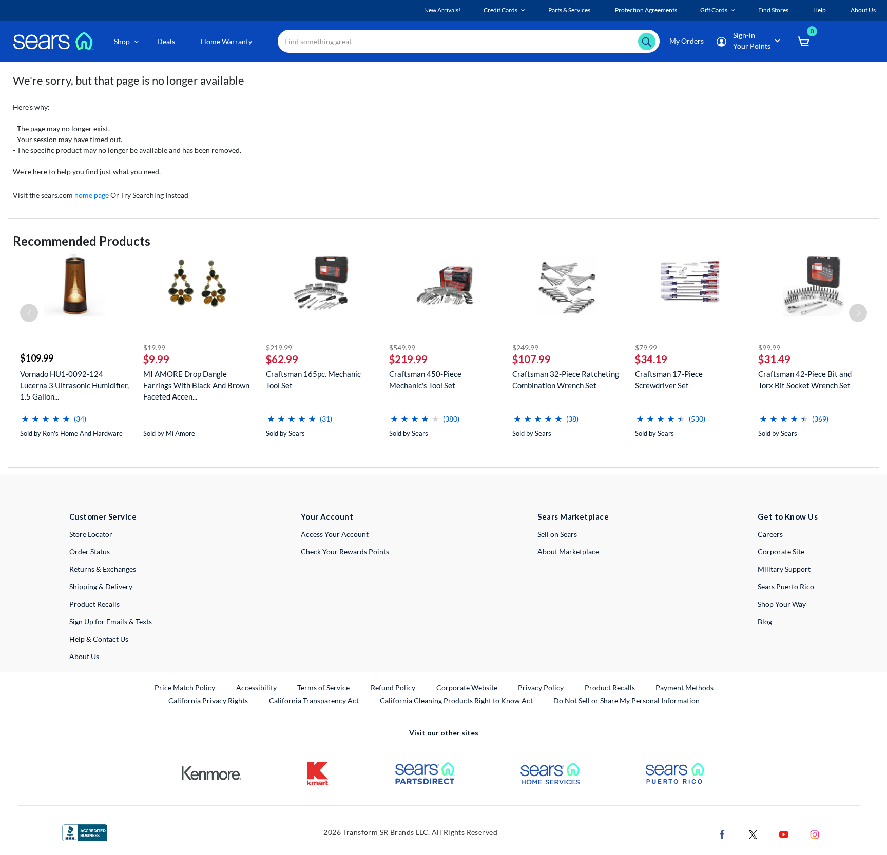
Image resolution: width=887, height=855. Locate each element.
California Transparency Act (314, 700)
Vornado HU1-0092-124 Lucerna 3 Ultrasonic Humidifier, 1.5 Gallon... (74, 385)
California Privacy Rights (208, 700)
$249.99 (525, 347)
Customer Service (103, 516)
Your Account (327, 516)
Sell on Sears (557, 534)
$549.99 (402, 347)
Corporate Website (467, 687)
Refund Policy (393, 687)
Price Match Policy (185, 687)
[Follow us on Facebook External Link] (722, 833)
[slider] (45, 415)
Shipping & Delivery (100, 586)
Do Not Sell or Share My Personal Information (626, 700)
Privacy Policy (541, 687)
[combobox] (469, 41)
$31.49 (774, 359)
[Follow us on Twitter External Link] (753, 833)
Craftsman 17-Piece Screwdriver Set (669, 379)
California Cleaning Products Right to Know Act (456, 700)
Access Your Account (335, 534)
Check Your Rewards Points (345, 551)
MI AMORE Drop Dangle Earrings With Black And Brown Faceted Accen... (196, 385)
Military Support (784, 569)
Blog (765, 621)
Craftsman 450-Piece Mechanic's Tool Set (425, 379)
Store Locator (90, 534)
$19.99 (154, 347)
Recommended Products (81, 240)
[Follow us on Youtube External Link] (784, 833)
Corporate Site (781, 551)
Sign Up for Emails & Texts (110, 621)
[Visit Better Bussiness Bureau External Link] (84, 831)
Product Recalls (94, 604)
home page (91, 195)
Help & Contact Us (98, 638)
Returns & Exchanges (102, 569)
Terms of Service (323, 687)
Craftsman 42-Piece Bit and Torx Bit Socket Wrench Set (805, 379)
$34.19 (651, 359)
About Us (84, 656)
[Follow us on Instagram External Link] (814, 833)
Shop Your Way (782, 604)
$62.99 (282, 359)
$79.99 (646, 347)
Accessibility (256, 687)
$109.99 (36, 358)
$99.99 (769, 347)
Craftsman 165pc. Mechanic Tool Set (313, 379)
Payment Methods (684, 687)
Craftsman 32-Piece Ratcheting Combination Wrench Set (565, 379)
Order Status (89, 551)
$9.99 (156, 359)
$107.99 (531, 359)
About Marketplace (568, 551)
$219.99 (279, 347)
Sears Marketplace (573, 516)
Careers (770, 534)
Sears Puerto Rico (786, 586)
